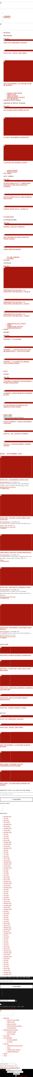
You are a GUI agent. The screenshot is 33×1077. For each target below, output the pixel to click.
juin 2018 (6, 915)
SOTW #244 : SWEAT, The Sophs (15, 53)
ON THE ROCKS (11, 1028)
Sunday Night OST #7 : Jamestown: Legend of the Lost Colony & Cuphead (17, 185)
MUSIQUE (7, 32)
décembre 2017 (7, 927)
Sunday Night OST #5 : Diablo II (16, 209)
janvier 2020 (7, 879)
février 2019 (7, 899)
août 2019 (6, 889)
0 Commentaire (4, 488)
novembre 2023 (7, 824)
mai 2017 (6, 941)
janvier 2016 (7, 970)
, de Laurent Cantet (15, 162)
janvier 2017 (7, 948)
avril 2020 (6, 873)
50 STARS (10, 258)
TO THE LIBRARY (13, 257)
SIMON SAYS (11, 94)
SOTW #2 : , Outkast (16, 433)
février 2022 (7, 840)
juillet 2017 (6, 937)
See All (7, 38)
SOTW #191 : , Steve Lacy (14, 479)
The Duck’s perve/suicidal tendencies (15, 655)
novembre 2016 (7, 952)
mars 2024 (6, 820)
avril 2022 (6, 836)
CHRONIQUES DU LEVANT (16, 323)
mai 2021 (6, 852)
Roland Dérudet (5, 482)
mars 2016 (6, 966)
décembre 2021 (7, 842)
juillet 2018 (6, 913)
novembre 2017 (7, 929)
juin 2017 (6, 938)
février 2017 (7, 946)
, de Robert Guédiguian (16, 137)
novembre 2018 (7, 905)
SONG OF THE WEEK (14, 93)
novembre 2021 (7, 844)
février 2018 (7, 923)
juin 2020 (6, 869)
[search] (16, 1064)
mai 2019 (6, 893)
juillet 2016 (6, 958)
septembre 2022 (8, 832)
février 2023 (7, 826)
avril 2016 (6, 964)
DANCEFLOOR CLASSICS (16, 97)
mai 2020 (6, 871)
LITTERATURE (9, 217)
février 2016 (7, 968)
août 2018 (6, 911)
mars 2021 (6, 856)
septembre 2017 (8, 933)
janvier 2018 (7, 925)
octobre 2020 (7, 866)
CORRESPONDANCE (14, 328)
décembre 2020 (7, 862)
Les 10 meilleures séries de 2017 (16, 110)
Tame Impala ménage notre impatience (15, 552)
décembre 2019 (7, 881)
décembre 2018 (7, 903)
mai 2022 (6, 834)
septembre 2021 (8, 848)
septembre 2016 (8, 956)
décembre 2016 (7, 950)
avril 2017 (6, 942)
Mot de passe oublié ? (22, 1076)
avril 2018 (6, 919)
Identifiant (2, 1070)
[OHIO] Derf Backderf (12, 249)
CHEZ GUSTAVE (12, 96)
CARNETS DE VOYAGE (15, 326)
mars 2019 (6, 897)
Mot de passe (3, 1072)
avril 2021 (6, 854)
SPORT (6, 329)
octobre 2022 (7, 830)
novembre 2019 (7, 883)
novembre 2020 (7, 863)
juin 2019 (6, 891)
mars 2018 (6, 921)
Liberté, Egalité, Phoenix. (14, 226)
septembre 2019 (8, 887)
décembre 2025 (7, 816)
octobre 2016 (7, 954)
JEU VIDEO (7, 173)
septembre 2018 (8, 909)
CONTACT (7, 17)
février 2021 (7, 858)
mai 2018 (6, 917)
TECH (6, 371)
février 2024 (7, 822)
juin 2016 (6, 960)
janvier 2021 (7, 860)
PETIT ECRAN (12, 172)
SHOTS (2, 560)
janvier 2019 (7, 901)
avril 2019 (6, 895)
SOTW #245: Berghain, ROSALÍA (15, 42)
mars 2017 (6, 944)
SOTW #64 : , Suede (13, 707)
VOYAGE (7, 260)
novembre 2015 (7, 974)
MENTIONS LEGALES (7, 1008)
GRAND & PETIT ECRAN (12, 100)
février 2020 (7, 877)
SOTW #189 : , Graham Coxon (15, 587)
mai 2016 (6, 962)
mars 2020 (6, 875)
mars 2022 (6, 838)
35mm (9, 325)
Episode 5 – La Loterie (12, 339)
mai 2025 (6, 818)
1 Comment (3, 528)
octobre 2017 (7, 931)
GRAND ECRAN (12, 170)
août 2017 (6, 935)
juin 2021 (6, 850)
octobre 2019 (7, 885)
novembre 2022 (7, 828)
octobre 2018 (7, 907)
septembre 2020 (8, 867)
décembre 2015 (7, 972)
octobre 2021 (7, 846)
